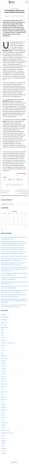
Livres (2, 402)
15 (21, 220)
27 (13, 224)
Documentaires (5, 358)
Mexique (3, 404)
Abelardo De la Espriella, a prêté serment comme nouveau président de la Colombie (13, 295)
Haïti (2, 394)
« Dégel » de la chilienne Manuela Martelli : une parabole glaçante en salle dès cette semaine (13, 248)
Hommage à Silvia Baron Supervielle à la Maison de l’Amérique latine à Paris (14, 238)
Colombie (3, 340)
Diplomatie (4, 355)
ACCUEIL (5, 466)
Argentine (3, 322)
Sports (2, 435)
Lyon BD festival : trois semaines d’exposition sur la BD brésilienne (21, 191)
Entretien (3, 376)
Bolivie (2, 330)
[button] (24, 2)
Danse (2, 353)
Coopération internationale (8, 343)
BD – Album (4, 325)
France (2, 389)
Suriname (3, 438)
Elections (3, 371)
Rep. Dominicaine (5, 430)
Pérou (2, 420)
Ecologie (3, 361)
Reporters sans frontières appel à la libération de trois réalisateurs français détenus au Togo (13, 252)
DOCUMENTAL (22, 466)
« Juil (2, 230)
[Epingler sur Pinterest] (17, 185)
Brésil (2, 332)
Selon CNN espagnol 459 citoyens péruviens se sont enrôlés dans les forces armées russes (14, 259)
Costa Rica (3, 345)
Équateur (3, 379)
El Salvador (4, 368)
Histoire (3, 397)
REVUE (9, 466)
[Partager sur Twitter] (12, 185)
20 (13, 222)
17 (1, 222)
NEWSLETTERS (15, 466)
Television (3, 440)
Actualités (12, 8)
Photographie (4, 422)
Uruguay (3, 451)
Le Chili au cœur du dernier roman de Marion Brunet (14, 256)
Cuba (2, 348)
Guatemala (4, 391)
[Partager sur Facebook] (9, 185)
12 (9, 220)
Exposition (3, 386)
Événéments (4, 384)
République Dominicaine (7, 433)
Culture (3, 350)
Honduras (3, 399)
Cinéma (3, 337)
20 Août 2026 (15, 468)
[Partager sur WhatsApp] (7, 185)
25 (5, 224)
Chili (2, 335)
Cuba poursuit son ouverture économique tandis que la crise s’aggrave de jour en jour (13, 305)
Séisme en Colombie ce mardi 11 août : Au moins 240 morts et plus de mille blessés (14, 287)
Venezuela (3, 453)
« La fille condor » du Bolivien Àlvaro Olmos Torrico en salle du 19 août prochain (14, 278)
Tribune (3, 446)
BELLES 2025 (5, 467)
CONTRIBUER (23, 467)
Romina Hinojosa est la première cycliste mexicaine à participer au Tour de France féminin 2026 (14, 291)
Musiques (3, 407)
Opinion (3, 412)
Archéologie (4, 319)
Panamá (3, 415)
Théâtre (3, 443)
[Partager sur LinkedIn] (19, 185)
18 (5, 222)
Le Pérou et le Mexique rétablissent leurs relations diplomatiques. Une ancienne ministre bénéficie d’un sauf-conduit (14, 300)
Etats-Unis (3, 381)
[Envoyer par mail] (14, 185)
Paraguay (17, 8)
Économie (3, 363)
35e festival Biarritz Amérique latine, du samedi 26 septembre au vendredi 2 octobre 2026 (13, 263)
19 (9, 222)
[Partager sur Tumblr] (22, 185)
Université (3, 448)
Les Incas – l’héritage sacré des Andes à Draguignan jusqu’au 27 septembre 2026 (14, 274)
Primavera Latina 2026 (14, 467)
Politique (3, 425)
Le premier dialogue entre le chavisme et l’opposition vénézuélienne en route (14, 282)
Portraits (3, 428)
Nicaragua (3, 409)
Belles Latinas (4, 327)
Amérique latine (5, 317)
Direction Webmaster (19, 16)
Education (3, 366)
